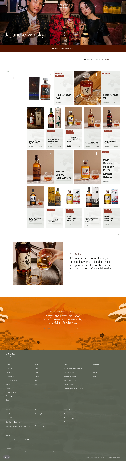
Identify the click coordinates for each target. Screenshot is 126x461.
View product (58, 102)
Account (95, 376)
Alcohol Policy (39, 426)
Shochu (37, 376)
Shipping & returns (41, 414)
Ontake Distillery (69, 372)
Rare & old (9, 372)
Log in (95, 6)
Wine (36, 368)
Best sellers (9, 368)
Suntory (8, 384)
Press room (67, 422)
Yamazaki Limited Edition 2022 (53, 221)
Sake (36, 372)
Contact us (38, 422)
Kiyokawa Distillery (70, 376)
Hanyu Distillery (69, 384)
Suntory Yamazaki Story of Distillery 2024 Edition (92, 220)
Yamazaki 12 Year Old (91, 143)
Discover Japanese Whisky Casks (63, 49)
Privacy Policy (31, 451)
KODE (55, 451)
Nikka (8, 388)
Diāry (94, 368)
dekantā (8, 448)
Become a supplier (70, 418)
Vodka (37, 380)
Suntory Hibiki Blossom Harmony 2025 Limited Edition (73, 140)
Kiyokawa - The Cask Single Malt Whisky (34, 142)
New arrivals (10, 376)
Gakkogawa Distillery (70, 380)
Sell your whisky (40, 418)
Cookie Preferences (11, 451)
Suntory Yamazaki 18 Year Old (110, 142)
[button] (8, 6)
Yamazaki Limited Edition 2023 (63, 174)
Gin (36, 384)
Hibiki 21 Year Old (63, 96)
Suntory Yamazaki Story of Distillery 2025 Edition (35, 220)
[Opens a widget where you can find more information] (6, 457)
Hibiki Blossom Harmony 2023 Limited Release (108, 168)
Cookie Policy (22, 451)
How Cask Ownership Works (73, 388)
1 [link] (98, 234)
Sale (7, 400)
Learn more (72, 273)
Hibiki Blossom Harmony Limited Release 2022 (109, 218)
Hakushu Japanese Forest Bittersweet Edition (53, 141)
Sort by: (98, 59)
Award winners (11, 392)
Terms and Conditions (43, 451)
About (95, 372)
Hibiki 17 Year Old (110, 96)
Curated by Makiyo (12, 380)
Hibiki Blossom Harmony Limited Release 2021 (71, 218)
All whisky (9, 396)
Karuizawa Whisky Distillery (73, 368)
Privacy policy (64, 334)
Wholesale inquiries (70, 414)
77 (118, 234)
